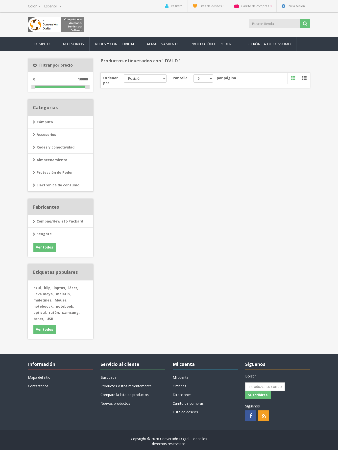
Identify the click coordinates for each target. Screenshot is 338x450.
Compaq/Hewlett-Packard (60, 221)
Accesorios (46, 134)
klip (47, 287)
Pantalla (180, 77)
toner (38, 318)
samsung (71, 312)
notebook (65, 306)
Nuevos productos (115, 403)
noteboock (43, 306)
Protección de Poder (211, 44)
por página (226, 77)
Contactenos (38, 386)
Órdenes (179, 386)
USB (50, 318)
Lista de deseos (185, 412)
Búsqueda (108, 377)
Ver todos (44, 247)
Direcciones (182, 394)
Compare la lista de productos (124, 394)
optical (40, 312)
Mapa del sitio (39, 377)
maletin (63, 294)
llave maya (43, 294)
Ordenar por (110, 80)
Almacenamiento (52, 159)
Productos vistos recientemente (126, 386)
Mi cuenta (181, 377)
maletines (42, 300)
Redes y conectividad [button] (115, 44)
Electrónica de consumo (58, 185)
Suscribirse (258, 395)
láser (73, 287)
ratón (54, 312)
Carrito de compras (188, 403)
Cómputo (45, 122)
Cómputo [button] (42, 44)
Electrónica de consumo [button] (266, 44)
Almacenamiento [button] (163, 44)
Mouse (61, 300)
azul (37, 287)
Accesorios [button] (73, 44)
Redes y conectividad (55, 147)
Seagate (44, 233)
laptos (60, 287)
